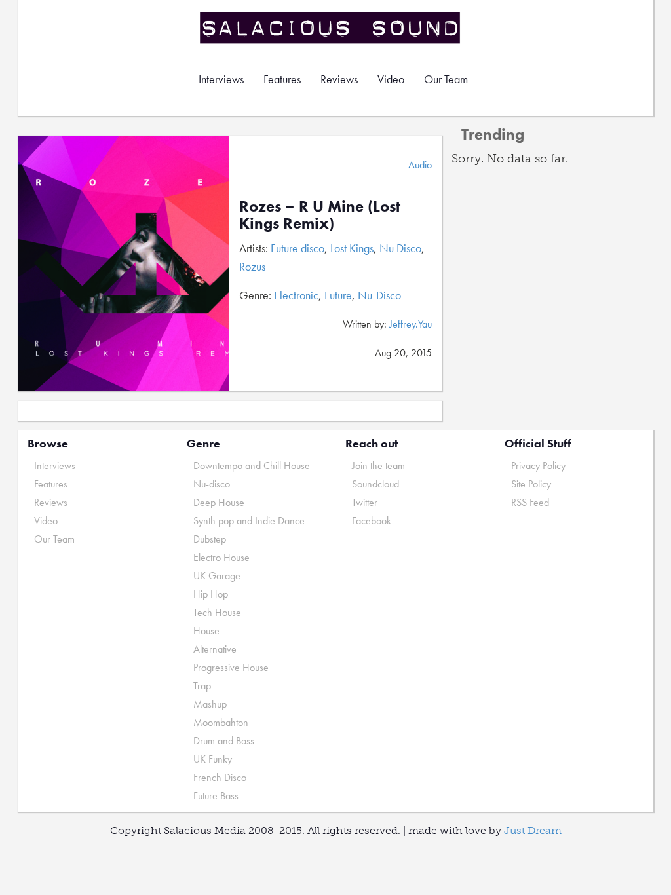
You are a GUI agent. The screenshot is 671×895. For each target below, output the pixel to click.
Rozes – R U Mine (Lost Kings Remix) (319, 214)
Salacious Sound (331, 28)
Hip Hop (210, 594)
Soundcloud (375, 484)
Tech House (217, 612)
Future (338, 295)
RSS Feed (530, 502)
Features (282, 78)
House (206, 631)
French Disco (219, 777)
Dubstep (209, 539)
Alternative (215, 649)
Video (390, 78)
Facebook (371, 520)
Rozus (252, 266)
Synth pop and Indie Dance (249, 520)
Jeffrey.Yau (410, 324)
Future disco (297, 248)
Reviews (339, 78)
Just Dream (533, 830)
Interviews (221, 78)
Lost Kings (352, 248)
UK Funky (212, 759)
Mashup (210, 704)
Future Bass (216, 796)
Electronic (296, 295)
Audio (420, 165)
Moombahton (220, 722)
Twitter (364, 502)
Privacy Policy (538, 465)
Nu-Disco (379, 295)
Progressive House (231, 667)
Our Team (446, 78)
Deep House (218, 502)
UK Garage (216, 575)
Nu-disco (211, 484)
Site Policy (531, 484)
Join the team (378, 465)
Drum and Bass (223, 741)
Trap (202, 686)
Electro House (221, 557)
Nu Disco (400, 248)
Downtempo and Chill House (251, 465)
